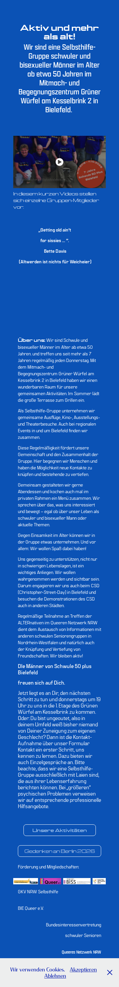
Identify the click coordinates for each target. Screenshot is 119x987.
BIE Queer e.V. (31, 908)
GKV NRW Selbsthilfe (38, 891)
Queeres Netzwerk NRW (81, 952)
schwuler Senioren (83, 935)
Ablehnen (55, 975)
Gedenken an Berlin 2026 (59, 851)
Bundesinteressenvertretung (73, 924)
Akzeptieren (83, 969)
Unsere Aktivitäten (59, 830)
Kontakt (26, 749)
